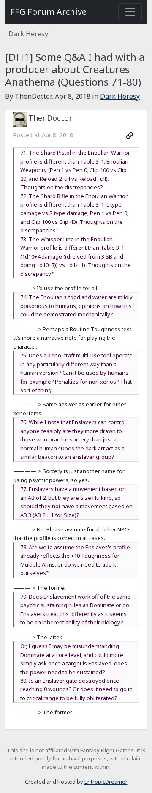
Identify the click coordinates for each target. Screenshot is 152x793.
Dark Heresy (28, 33)
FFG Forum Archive (48, 11)
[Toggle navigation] (130, 11)
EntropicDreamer (106, 781)
